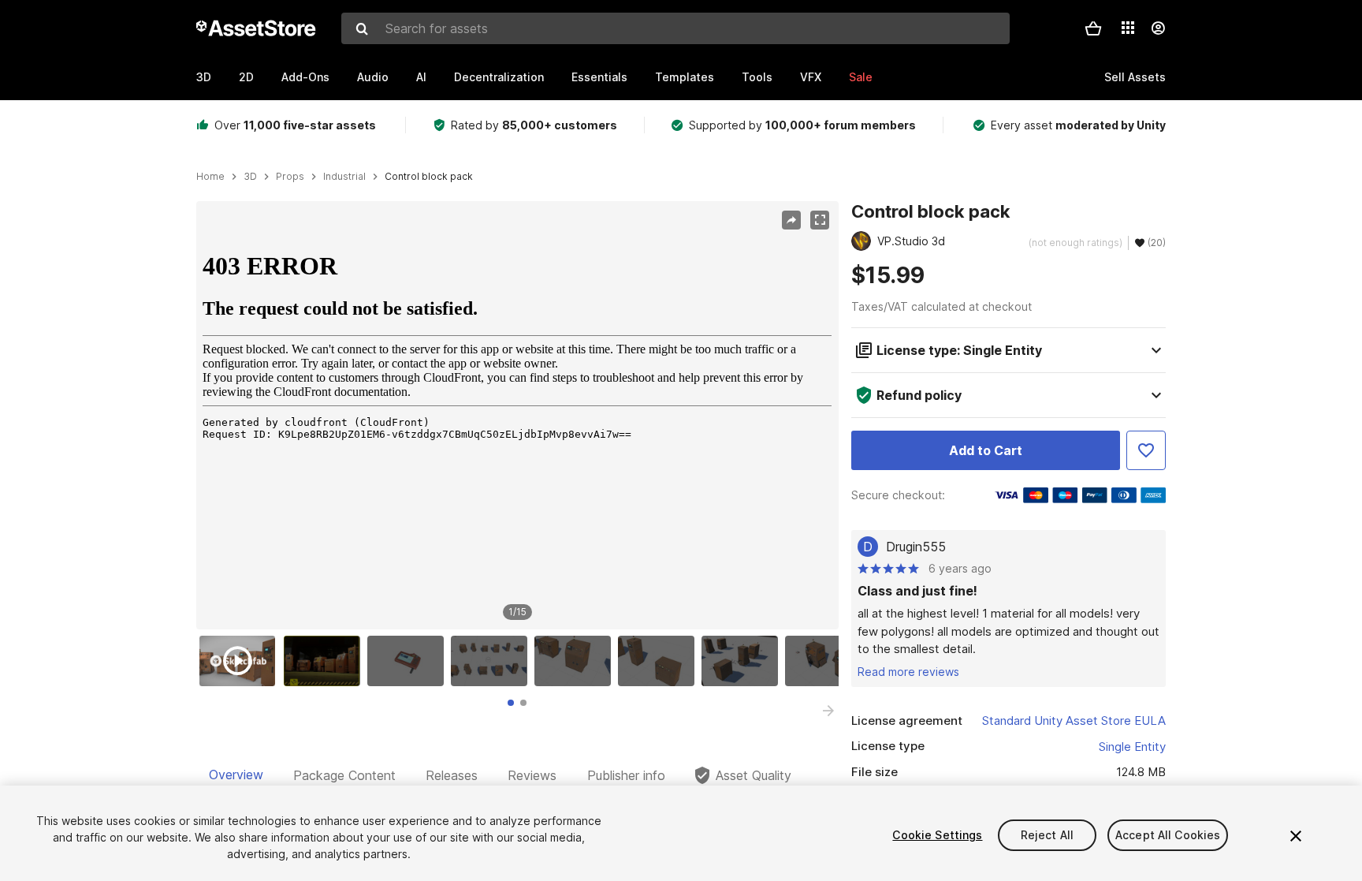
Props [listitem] (290, 176)
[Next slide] (828, 710)
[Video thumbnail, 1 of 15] (241, 661)
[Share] (791, 220)
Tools (757, 77)
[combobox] (675, 28)
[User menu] (1158, 28)
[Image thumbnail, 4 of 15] (492, 661)
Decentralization (499, 77)
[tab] (511, 703)
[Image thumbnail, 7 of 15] (743, 661)
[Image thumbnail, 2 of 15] (325, 661)
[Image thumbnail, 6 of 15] (659, 661)
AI (421, 77)
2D (246, 77)
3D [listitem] (250, 176)
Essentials (599, 77)
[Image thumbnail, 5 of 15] (576, 661)
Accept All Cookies (1168, 835)
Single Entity (1132, 746)
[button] (1093, 28)
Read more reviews (908, 671)
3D (203, 77)
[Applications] (1127, 27)
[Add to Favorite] (1146, 450)
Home (210, 176)
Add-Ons (305, 77)
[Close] (1295, 836)
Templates (684, 77)
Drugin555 (916, 546)
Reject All (1047, 835)
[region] (517, 415)
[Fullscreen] (819, 220)
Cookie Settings (937, 835)
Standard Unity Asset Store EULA (1074, 720)
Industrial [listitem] (344, 176)
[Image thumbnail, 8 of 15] (827, 661)
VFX (810, 77)
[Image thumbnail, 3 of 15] (409, 661)
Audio (373, 77)
